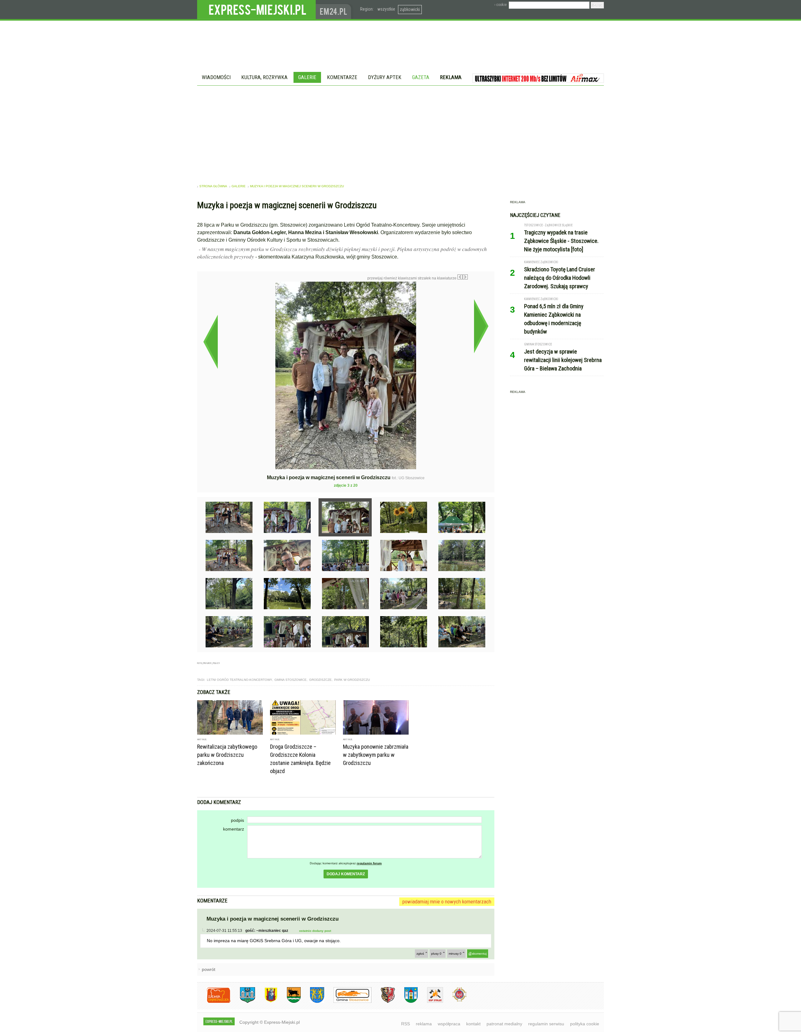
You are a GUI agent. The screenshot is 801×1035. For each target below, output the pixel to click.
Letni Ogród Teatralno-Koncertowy (239, 679)
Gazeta (420, 77)
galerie (239, 186)
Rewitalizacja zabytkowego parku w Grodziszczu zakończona (227, 754)
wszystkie (386, 9)
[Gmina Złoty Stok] (383, 1001)
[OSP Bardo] (455, 1000)
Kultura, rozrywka (264, 77)
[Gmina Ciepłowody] (289, 1001)
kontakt (473, 1023)
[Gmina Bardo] (266, 1001)
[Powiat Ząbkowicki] (214, 1001)
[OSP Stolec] (430, 1001)
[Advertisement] (400, 132)
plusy (436, 953)
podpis (237, 820)
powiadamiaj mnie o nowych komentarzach (446, 901)
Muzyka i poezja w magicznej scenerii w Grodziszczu (297, 186)
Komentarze (342, 77)
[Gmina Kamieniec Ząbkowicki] (312, 1001)
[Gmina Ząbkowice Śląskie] (243, 1001)
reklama (424, 1023)
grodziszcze (320, 679)
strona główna (213, 186)
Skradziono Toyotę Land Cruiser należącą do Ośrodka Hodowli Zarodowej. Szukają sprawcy (559, 277)
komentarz (233, 829)
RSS (405, 1023)
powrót (208, 969)
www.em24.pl (335, 9)
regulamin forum (369, 863)
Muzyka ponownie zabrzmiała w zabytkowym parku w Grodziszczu (375, 754)
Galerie (307, 77)
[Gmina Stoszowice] (347, 1001)
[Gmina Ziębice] (406, 1001)
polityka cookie (584, 1023)
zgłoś (420, 953)
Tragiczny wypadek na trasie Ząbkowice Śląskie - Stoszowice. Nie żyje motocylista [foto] (561, 241)
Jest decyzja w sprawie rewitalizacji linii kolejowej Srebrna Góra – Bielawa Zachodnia (563, 360)
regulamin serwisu (546, 1023)
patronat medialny (504, 1023)
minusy (455, 953)
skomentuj (479, 953)
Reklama (451, 77)
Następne (481, 326)
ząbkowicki (410, 9)
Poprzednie (210, 341)
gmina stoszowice (290, 679)
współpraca (449, 1023)
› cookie (500, 5)
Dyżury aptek (384, 77)
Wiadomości (216, 77)
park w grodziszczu (352, 679)
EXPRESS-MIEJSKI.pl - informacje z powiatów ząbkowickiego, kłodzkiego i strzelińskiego (256, 9)
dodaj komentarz (346, 874)
